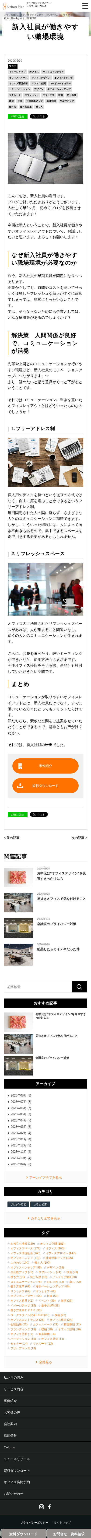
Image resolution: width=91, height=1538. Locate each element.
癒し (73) (75, 1281)
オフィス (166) (55, 1248)
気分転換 (71, 95)
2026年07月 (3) (21, 1102)
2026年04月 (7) (21, 1120)
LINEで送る (17, 116)
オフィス (34, 71)
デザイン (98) (55, 1267)
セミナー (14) (19, 1343)
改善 (60, 95)
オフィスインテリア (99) (26, 1267)
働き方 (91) (17, 1277)
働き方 (12, 106)
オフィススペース (18, 77)
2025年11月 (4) (21, 1151)
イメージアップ (17, 71)
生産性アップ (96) (21, 1272)
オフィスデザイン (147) (61, 1253)
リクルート (15, 95)
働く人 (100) (42, 1262)
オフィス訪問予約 (17, 1482)
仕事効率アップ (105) (59, 1258)
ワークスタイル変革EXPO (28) (29, 1315)
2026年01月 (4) (21, 1139)
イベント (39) (47, 1300)
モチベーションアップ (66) (53, 1286)
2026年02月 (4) (21, 1133)
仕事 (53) (52, 1296)
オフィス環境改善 (18, 83)
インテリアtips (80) (64, 1277)
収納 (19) (47, 1329)
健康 (11, 101)
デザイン (38, 89)
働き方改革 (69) (20, 1286)
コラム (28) (40, 1204)
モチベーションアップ (59, 89)
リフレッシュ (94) (49, 1272)
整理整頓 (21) (72, 1324)
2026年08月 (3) (21, 1095)
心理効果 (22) (19, 1324)
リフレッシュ (32, 95)
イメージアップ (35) (23, 1305)
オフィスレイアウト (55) (26, 1296)
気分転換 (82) (38, 1277)
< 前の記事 (12, 838)
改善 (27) (60, 1315)
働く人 (39, 106)
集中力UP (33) (50, 1305)
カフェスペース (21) (45, 1324)
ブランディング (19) (23, 1329)
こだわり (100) (19, 1262)
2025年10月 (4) (21, 1158)
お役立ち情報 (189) (22, 1243)
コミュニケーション (19, 89)
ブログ (12, 66)
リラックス (48, 95)
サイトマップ (62, 1522)
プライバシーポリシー (34, 1522)
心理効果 (51, 101)
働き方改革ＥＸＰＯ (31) (26, 1310)
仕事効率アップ (34, 101)
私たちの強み (13, 1377)
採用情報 (10, 1435)
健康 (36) (66, 1300)
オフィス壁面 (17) (21, 1334)
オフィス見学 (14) (52, 1339)
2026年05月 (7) (21, 1114)
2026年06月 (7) (21, 1108)
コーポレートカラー (60, 83)
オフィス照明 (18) (69, 1329)
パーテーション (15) (23, 1339)
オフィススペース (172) (25, 1248)
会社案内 (10, 1424)
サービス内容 (13, 1389)
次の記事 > (79, 838)
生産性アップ (67, 101)
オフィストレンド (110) (25, 1258)
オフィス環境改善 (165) (25, 1253)
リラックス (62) (20, 1291)
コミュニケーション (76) (26, 1281)
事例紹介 (45, 766)
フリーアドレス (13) (23, 1348)
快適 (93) (72, 1272)
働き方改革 (26, 106)
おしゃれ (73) (55, 1281)
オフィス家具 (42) (21, 1300)
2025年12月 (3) (21, 1145)
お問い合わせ (13, 1494)
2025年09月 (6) (21, 1164)
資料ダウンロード (45, 786)
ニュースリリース (17, 1459)
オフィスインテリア (53, 71)
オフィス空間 (39, 83)
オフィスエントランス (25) (27, 1319)
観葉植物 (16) (47, 1334)
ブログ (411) (18, 1204)
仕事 (20, 101)
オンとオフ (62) (46, 1291)
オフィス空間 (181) (52, 1243)
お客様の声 (12, 1412)
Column (9, 1447)
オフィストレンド (63, 77)
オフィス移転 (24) (61, 1319)
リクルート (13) (43, 1343)
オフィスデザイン (41, 77)
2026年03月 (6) (21, 1126)
